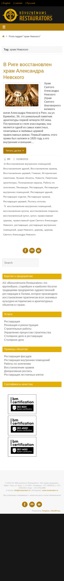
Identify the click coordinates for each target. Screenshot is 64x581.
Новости (39, 178)
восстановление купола (16, 211)
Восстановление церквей (16, 173)
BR (8, 159)
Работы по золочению (17, 363)
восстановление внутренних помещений (29, 206)
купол (33, 215)
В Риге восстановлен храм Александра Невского (27, 71)
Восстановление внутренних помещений (29, 164)
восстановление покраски (44, 211)
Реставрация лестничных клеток (23, 374)
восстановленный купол (16, 215)
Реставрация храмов (39, 196)
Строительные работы (18, 328)
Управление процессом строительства (27, 332)
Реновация (22, 187)
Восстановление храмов (44, 168)
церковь (38, 229)
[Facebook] (25, 250)
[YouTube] (38, 250)
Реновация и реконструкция (21, 325)
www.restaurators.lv (50, 490)
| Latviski (17, 3)
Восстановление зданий (16, 168)
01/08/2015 (22, 159)
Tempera (45, 511)
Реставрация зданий (41, 192)
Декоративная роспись (18, 371)
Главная (36, 173)
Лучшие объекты (25, 178)
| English (5, 3)
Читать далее (13, 150)
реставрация (21, 225)
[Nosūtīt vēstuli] (32, 250)
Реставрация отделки (14, 196)
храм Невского (25, 229)
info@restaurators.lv (22, 490)
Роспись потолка (37, 201)
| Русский (30, 3)
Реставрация (36, 187)
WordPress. (56, 511)
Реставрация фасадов (18, 356)
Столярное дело (14, 339)
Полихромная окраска (30, 182)
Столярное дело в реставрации (23, 336)
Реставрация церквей (14, 201)
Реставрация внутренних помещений (27, 360)
